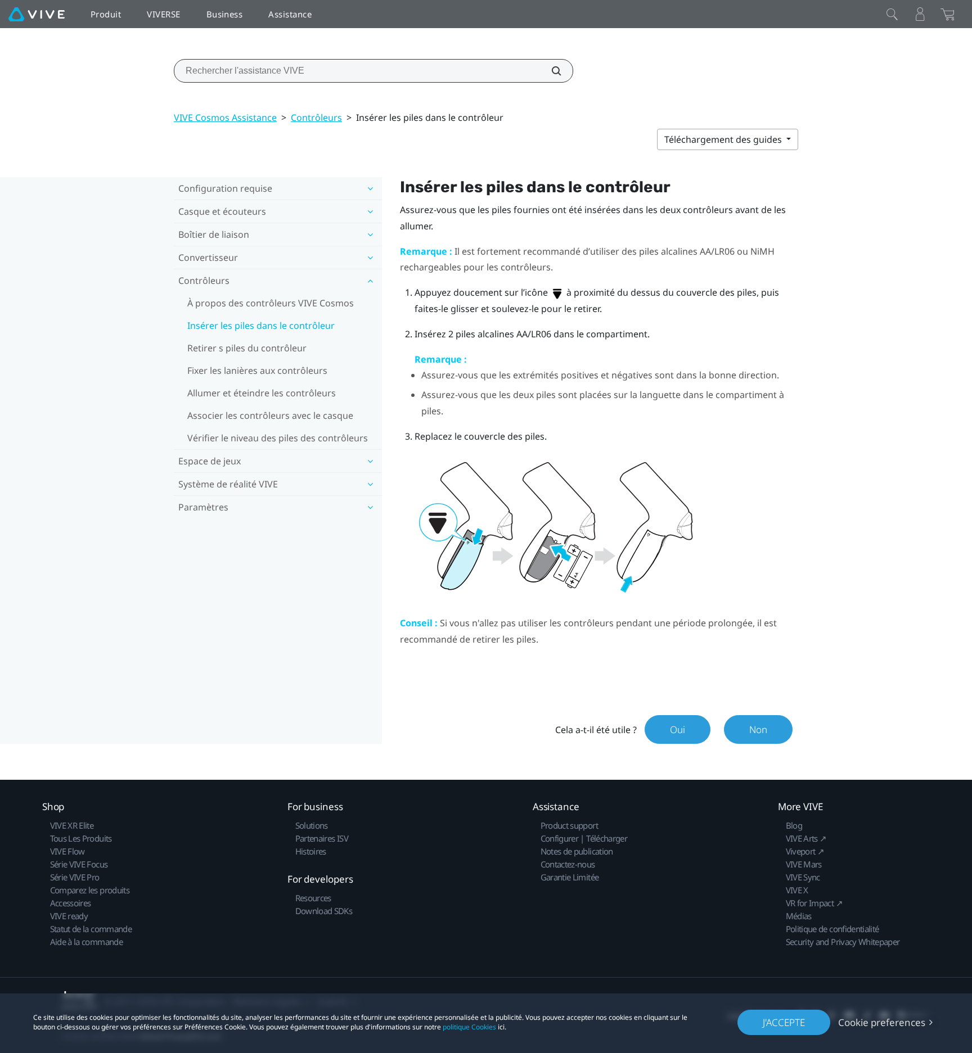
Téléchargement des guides (724, 139)
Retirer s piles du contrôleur (247, 348)
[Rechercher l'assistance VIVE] (550, 71)
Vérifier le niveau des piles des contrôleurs (277, 438)
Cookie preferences (881, 1022)
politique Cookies (469, 1027)
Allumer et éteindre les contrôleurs (261, 393)
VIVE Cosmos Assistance (225, 117)
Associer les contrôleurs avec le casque (270, 415)
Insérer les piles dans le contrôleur (261, 325)
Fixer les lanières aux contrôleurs (257, 370)
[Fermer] (892, 14)
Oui (677, 729)
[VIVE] (36, 14)
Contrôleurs (316, 117)
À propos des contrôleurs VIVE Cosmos (270, 303)
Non (758, 729)
